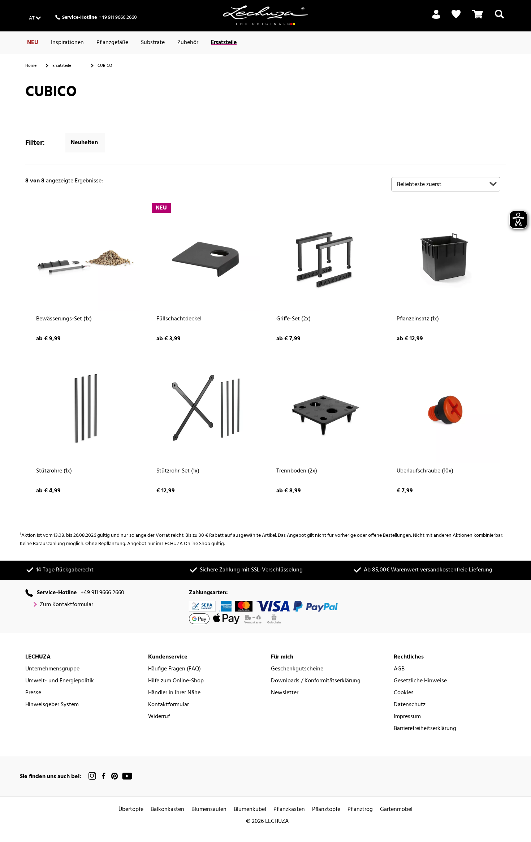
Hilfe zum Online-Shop (176, 681)
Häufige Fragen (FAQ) (174, 669)
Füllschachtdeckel (179, 319)
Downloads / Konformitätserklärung (316, 681)
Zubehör (187, 42)
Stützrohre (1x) (54, 471)
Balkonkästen (167, 810)
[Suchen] (499, 18)
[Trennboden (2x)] (325, 408)
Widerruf (159, 717)
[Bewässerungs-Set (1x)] (85, 257)
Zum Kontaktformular (66, 605)
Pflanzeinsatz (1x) (418, 319)
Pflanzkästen (289, 810)
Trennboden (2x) (296, 471)
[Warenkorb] (478, 18)
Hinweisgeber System (52, 705)
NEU (32, 42)
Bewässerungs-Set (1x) (64, 319)
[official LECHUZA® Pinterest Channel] (114, 776)
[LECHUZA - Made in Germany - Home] (265, 15)
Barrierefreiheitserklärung (425, 729)
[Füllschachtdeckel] (205, 257)
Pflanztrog (360, 810)
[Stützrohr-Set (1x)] (205, 408)
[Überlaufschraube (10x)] (446, 408)
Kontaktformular (168, 705)
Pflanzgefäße (112, 42)
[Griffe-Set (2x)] (325, 257)
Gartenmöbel (396, 810)
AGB (399, 669)
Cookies (404, 693)
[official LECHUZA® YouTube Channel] (127, 776)
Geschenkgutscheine (297, 669)
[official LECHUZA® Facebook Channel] (103, 776)
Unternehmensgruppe (52, 669)
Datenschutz (410, 705)
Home (30, 65)
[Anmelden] (436, 18)
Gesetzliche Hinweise (420, 681)
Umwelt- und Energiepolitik (59, 681)
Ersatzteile (224, 42)
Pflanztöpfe (326, 810)
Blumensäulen (208, 810)
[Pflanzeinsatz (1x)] (446, 257)
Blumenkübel (250, 810)
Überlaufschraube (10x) (425, 471)
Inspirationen (67, 42)
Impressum (407, 717)
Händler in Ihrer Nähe (174, 693)
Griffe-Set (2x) (293, 319)
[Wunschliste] (456, 14)
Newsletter (284, 693)
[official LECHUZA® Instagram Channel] (92, 776)
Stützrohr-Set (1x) (177, 471)
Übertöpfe (130, 810)
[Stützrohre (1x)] (85, 408)
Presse (33, 693)
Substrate (153, 42)
